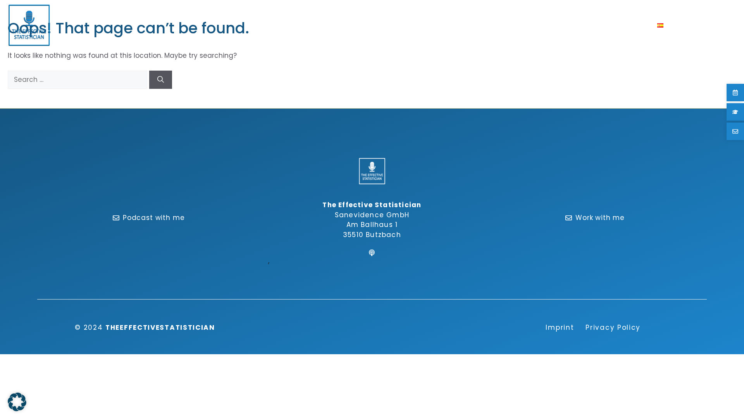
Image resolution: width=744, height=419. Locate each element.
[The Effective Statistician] (29, 25)
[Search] (160, 80)
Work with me (600, 217)
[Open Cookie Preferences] (17, 409)
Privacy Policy (613, 327)
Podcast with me (154, 217)
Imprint (560, 327)
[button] (675, 25)
